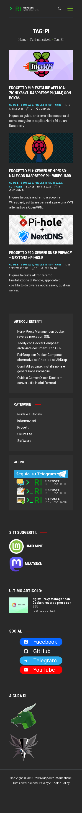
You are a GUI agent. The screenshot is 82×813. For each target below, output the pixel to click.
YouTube (44, 670)
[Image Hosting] (41, 498)
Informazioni (26, 421)
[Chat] (41, 480)
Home (22, 39)
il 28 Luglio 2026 (44, 610)
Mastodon (33, 563)
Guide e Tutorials (21, 104)
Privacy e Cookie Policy (54, 783)
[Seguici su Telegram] (41, 472)
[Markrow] (23, 736)
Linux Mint (34, 546)
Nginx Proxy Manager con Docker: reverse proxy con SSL (52, 602)
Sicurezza (55, 182)
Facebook (45, 642)
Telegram (45, 660)
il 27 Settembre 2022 (38, 186)
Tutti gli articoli (40, 39)
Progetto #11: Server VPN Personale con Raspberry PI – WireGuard (40, 173)
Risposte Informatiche (57, 778)
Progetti (41, 104)
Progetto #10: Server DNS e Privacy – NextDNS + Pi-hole (40, 255)
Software (54, 104)
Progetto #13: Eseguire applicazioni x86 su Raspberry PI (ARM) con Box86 (40, 92)
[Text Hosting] (41, 489)
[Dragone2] (23, 705)
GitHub (42, 651)
